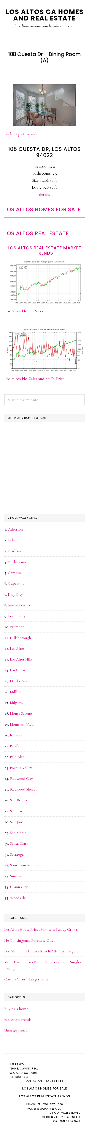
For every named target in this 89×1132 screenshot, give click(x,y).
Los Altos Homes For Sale (42, 209)
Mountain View (22, 724)
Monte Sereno (21, 713)
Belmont (15, 540)
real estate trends (17, 1019)
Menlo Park (19, 681)
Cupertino (16, 583)
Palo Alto (17, 756)
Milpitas (16, 702)
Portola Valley (21, 767)
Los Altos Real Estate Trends (44, 1096)
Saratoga (17, 854)
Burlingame (17, 561)
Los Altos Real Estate (36, 233)
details (44, 194)
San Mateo (18, 832)
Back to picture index (22, 134)
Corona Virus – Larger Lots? (26, 979)
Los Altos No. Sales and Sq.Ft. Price (34, 378)
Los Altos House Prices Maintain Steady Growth (41, 929)
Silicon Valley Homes (65, 1113)
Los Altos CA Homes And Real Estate (45, 15)
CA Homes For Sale (67, 1121)
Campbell (16, 572)
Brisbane (15, 551)
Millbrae (16, 691)
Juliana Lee (33, 1104)
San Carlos (18, 811)
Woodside (18, 897)
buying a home (16, 1008)
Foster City (16, 616)
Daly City (15, 594)
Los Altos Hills (21, 659)
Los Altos (17, 648)
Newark (16, 735)
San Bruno (18, 800)
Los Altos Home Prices (23, 311)
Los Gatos (17, 670)
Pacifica (16, 746)
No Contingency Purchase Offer (29, 940)
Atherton (15, 529)
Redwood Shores (23, 789)
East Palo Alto (19, 605)
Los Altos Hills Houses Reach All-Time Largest (41, 951)
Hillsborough (20, 637)
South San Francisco (26, 865)
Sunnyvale (18, 876)
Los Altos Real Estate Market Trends (44, 250)
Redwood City (21, 778)
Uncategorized (16, 1030)
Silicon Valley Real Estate (61, 1117)
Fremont (17, 626)
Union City (19, 886)
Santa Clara (19, 843)
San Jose (16, 821)
